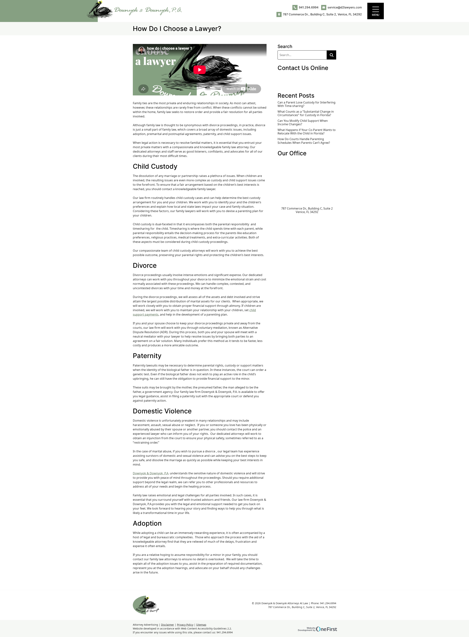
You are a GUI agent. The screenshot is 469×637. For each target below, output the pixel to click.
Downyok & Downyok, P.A (150, 473)
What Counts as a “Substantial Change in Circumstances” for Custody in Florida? (306, 113)
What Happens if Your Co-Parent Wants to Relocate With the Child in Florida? (307, 131)
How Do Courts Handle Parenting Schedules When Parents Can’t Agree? (304, 140)
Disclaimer (167, 624)
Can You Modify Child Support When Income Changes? (303, 122)
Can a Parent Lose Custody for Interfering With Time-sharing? (306, 104)
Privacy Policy (185, 624)
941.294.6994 (308, 7)
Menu (375, 14)
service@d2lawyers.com (345, 7)
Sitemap (201, 624)
